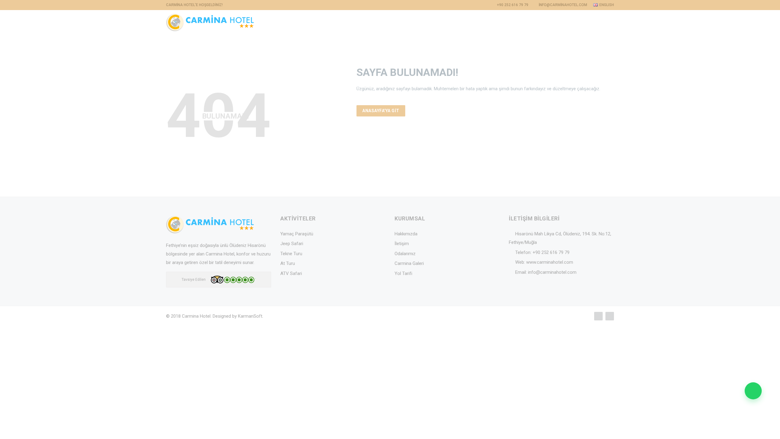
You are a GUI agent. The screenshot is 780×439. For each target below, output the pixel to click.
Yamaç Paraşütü (296, 234)
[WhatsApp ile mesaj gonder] (753, 390)
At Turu (287, 263)
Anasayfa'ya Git (380, 110)
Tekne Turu (291, 253)
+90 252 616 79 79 (551, 252)
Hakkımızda (406, 234)
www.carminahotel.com (549, 262)
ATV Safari (291, 273)
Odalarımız (405, 253)
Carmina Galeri (409, 263)
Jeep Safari (291, 243)
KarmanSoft (250, 316)
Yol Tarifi (403, 273)
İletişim (402, 243)
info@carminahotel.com (552, 272)
